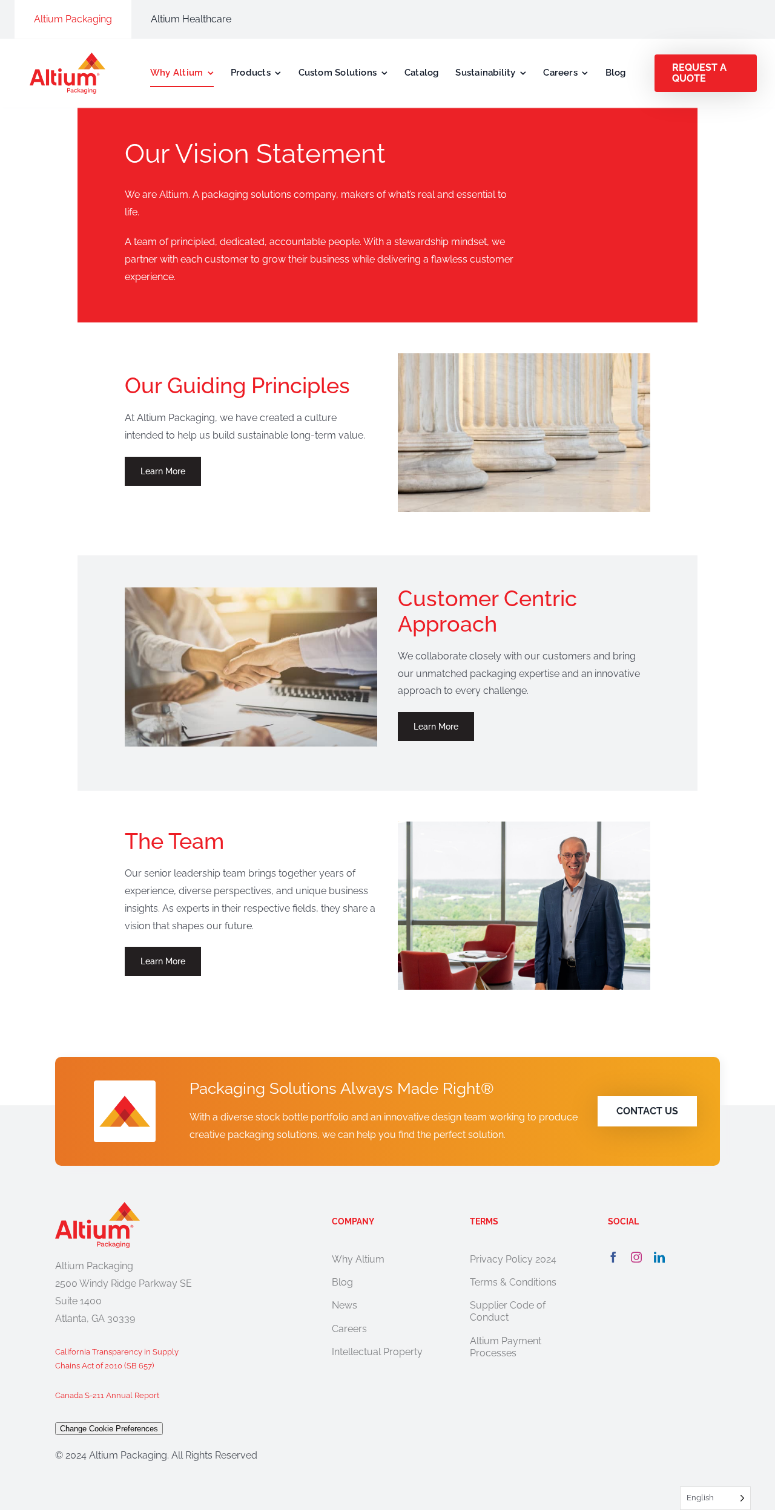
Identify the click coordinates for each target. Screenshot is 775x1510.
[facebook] (613, 1257)
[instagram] (636, 1257)
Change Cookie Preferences (109, 1428)
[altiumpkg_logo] (67, 57)
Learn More (162, 471)
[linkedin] (659, 1257)
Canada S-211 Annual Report (107, 1395)
